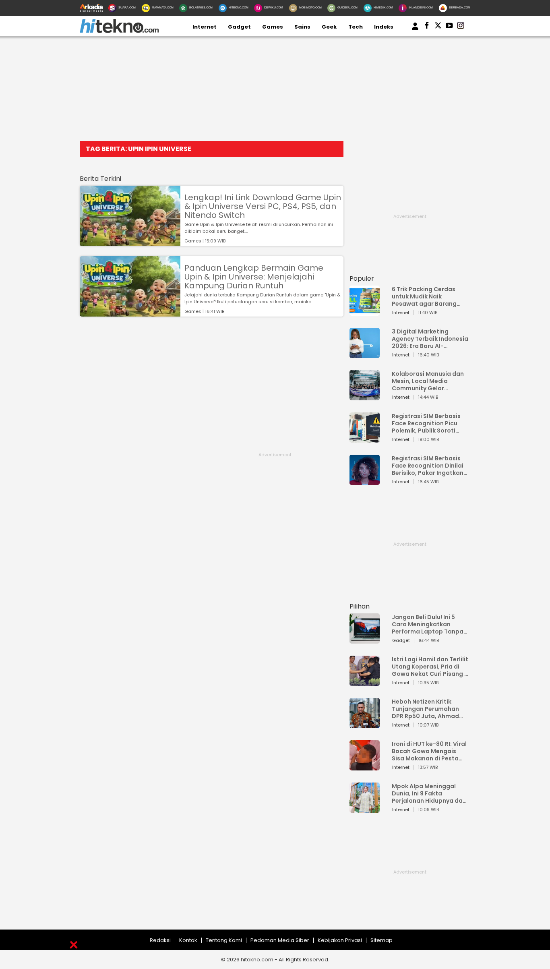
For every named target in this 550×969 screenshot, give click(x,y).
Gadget (239, 27)
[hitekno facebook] (426, 27)
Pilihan (359, 606)
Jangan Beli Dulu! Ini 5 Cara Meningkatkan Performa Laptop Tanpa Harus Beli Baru (427, 624)
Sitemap (381, 940)
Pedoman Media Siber (279, 940)
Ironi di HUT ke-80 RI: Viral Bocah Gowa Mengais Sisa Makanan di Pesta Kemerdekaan (429, 751)
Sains (302, 27)
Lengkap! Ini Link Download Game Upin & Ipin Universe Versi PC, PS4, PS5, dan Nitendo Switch (262, 206)
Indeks (383, 27)
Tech (355, 27)
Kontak (188, 940)
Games (272, 27)
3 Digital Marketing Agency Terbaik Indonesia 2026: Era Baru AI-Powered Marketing (430, 339)
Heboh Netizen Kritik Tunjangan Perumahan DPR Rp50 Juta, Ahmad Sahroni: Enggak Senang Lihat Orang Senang (427, 709)
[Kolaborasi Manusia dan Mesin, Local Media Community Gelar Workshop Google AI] (364, 396)
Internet (204, 27)
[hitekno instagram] (460, 27)
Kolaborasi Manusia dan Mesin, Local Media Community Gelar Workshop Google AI (428, 381)
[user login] (415, 30)
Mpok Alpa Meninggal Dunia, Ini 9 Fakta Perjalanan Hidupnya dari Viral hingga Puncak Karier (429, 793)
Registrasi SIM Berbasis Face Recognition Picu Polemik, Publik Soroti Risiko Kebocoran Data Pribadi (426, 423)
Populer (361, 278)
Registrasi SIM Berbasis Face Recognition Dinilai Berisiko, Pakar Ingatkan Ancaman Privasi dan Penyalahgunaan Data (427, 465)
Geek (329, 27)
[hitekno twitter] (438, 27)
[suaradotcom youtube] (449, 27)
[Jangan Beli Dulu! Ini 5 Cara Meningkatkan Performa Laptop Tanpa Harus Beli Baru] (364, 640)
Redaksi (160, 940)
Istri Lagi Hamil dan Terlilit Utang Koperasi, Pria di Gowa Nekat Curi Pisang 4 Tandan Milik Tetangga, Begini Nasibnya (430, 666)
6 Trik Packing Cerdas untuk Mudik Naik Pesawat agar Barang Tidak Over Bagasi (424, 296)
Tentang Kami (224, 940)
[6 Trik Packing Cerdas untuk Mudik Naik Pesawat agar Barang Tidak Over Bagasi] (364, 312)
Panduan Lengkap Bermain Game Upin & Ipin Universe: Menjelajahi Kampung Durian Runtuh (253, 276)
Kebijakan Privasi (340, 940)
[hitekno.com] (119, 31)
